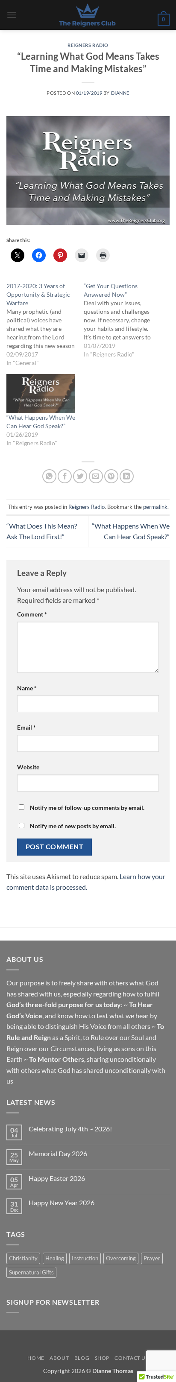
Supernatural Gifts (31, 1272)
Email (26, 727)
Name (27, 688)
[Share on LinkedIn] (127, 476)
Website (28, 767)
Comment (32, 614)
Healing (54, 1258)
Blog (81, 1358)
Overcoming (121, 1258)
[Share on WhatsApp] (49, 476)
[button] (11, 14)
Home (35, 1358)
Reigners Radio (88, 45)
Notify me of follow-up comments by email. (87, 807)
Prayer (152, 1258)
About (59, 1358)
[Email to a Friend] (96, 476)
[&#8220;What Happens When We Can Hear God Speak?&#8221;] (40, 393)
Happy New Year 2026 (61, 1202)
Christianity (23, 1258)
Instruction (85, 1258)
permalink (155, 506)
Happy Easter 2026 (57, 1178)
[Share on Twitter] (80, 476)
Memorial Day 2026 (58, 1153)
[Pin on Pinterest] (111, 476)
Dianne (120, 93)
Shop (102, 1358)
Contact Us (131, 1358)
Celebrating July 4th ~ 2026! (70, 1129)
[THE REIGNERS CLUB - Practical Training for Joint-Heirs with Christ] (87, 15)
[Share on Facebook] (65, 476)
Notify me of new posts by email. (73, 826)
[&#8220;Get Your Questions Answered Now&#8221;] (122, 320)
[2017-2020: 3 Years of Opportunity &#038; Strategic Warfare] (45, 324)
